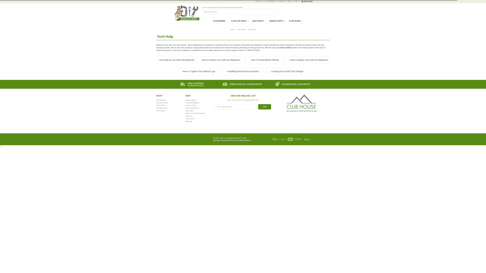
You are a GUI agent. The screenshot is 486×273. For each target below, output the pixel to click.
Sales (289, 1)
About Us (189, 116)
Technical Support (193, 103)
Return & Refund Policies (195, 113)
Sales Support (191, 100)
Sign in (297, 1)
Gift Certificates (271, 1)
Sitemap (189, 121)
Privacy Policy (191, 105)
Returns (281, 1)
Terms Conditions (192, 108)
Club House (295, 21)
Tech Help (189, 111)
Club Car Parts (239, 21)
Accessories (219, 21)
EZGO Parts (258, 21)
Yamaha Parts (276, 21)
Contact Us (258, 1)
